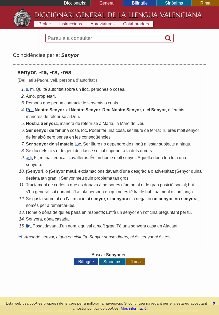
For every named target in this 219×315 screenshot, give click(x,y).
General (107, 3)
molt (181, 130)
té (45, 89)
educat (60, 157)
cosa (74, 130)
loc (84, 130)
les (78, 137)
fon (167, 157)
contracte (73, 103)
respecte (96, 212)
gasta (37, 198)
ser (130, 130)
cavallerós (78, 157)
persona (96, 192)
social (99, 150)
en (71, 137)
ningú (137, 144)
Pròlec (44, 24)
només (32, 205)
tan (44, 178)
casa (151, 226)
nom (72, 226)
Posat (38, 226)
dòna (158, 157)
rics (51, 150)
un (78, 89)
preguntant (169, 212)
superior (114, 150)
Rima (205, 3)
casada (62, 219)
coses (118, 89)
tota (174, 157)
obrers (146, 150)
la (117, 123)
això (42, 137)
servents (95, 103)
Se (28, 150)
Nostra (33, 123)
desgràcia (140, 171)
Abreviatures (103, 24)
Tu (164, 130)
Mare (125, 123)
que (46, 103)
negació (143, 198)
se (64, 116)
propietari (46, 96)
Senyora (49, 123)
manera (67, 123)
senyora (33, 164)
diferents (176, 110)
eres (172, 130)
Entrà (111, 212)
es (80, 185)
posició (167, 185)
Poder (94, 130)
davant (111, 171)
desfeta (33, 178)
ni (145, 144)
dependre (116, 144)
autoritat (55, 89)
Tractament (36, 185)
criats (113, 103)
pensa (62, 137)
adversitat (163, 171)
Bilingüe (140, 3)
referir (54, 116)
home (107, 157)
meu (70, 171)
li (73, 192)
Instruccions (70, 24)
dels (43, 150)
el (68, 110)
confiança (183, 192)
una (65, 130)
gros (124, 178)
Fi (36, 157)
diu (35, 150)
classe (87, 150)
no (103, 144)
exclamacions (91, 171)
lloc (85, 89)
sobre (69, 89)
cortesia (61, 185)
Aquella (145, 157)
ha (31, 192)
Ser (29, 130)
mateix (66, 144)
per (54, 103)
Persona (34, 103)
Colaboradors (136, 24)
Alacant (170, 226)
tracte (139, 192)
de (46, 116)
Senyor (56, 110)
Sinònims (174, 3)
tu (189, 212)
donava (91, 185)
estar (153, 144)
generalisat (45, 192)
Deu (106, 110)
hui (191, 185)
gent (69, 150)
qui (114, 192)
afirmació (76, 198)
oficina (151, 212)
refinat (46, 157)
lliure (138, 130)
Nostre (41, 110)
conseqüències (96, 137)
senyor (41, 130)
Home (31, 212)
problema (103, 178)
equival (85, 226)
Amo (30, 96)
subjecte (167, 144)
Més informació (134, 308)
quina (196, 171)
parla (76, 212)
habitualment (157, 192)
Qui (39, 89)
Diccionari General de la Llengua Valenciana (118, 15)
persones (99, 89)
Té (119, 226)
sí (57, 144)
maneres (34, 116)
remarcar (58, 205)
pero (51, 137)
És (92, 157)
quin (89, 178)
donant (63, 192)
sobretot (51, 198)
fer (58, 130)
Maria (108, 123)
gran (52, 178)
